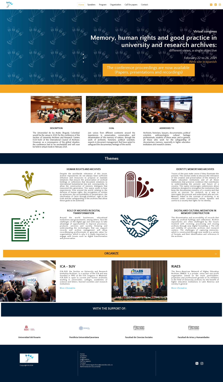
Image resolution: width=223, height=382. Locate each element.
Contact (144, 4)
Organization (115, 4)
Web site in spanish (203, 62)
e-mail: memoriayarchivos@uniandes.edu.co (96, 365)
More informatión (68, 288)
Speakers (91, 4)
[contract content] (215, 254)
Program (102, 4)
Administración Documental (90, 367)
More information (179, 288)
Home (81, 4)
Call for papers (131, 4)
